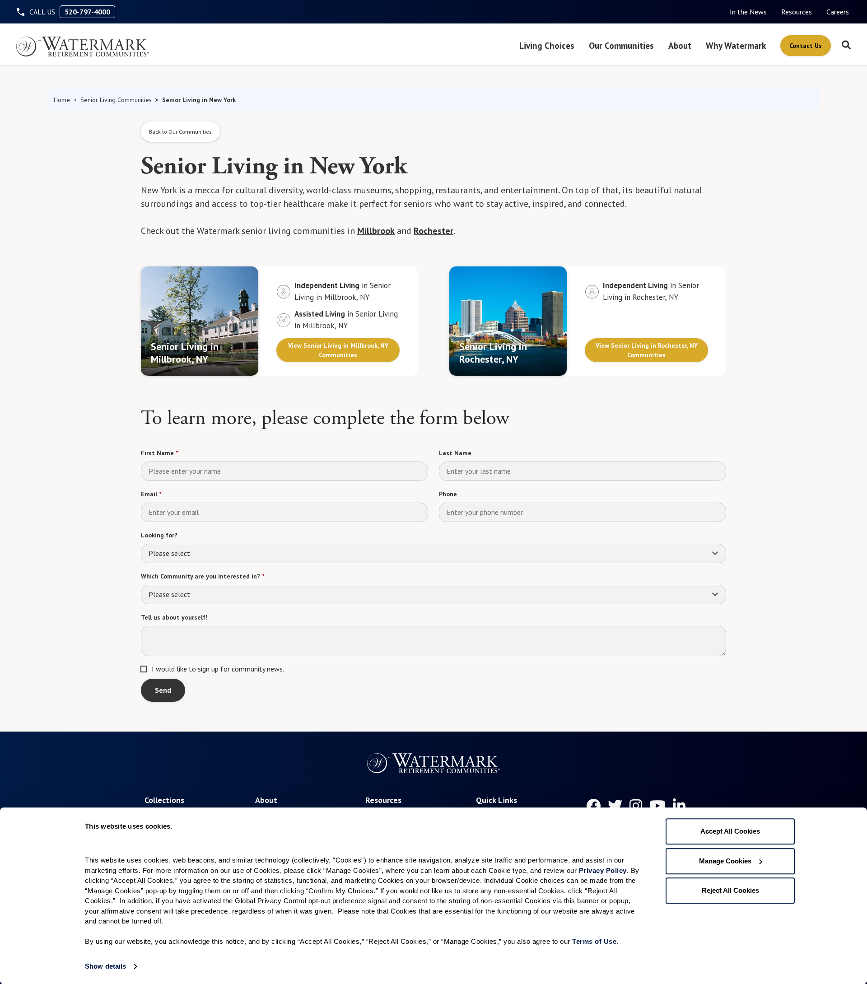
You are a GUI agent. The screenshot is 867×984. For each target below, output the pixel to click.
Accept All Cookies (730, 831)
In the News (748, 11)
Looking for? (159, 535)
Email (151, 494)
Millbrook (376, 231)
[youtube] (657, 805)
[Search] (846, 45)
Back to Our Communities (180, 131)
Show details (105, 966)
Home (62, 100)
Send (163, 690)
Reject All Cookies (730, 890)
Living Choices (546, 45)
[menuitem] (748, 12)
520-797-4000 (87, 11)
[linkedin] (679, 805)
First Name (159, 453)
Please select (169, 553)
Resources (796, 11)
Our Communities (621, 45)
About (679, 45)
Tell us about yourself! (174, 617)
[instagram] (635, 805)
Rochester (433, 231)
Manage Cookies (725, 861)
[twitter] (615, 805)
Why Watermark (736, 45)
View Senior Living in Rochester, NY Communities (647, 350)
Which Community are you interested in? (202, 576)
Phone (448, 494)
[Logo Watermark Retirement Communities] (82, 46)
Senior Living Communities (116, 100)
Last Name (455, 453)
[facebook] (593, 805)
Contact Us (805, 46)
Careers (837, 11)
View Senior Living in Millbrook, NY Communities (338, 350)
